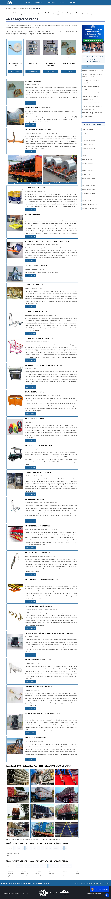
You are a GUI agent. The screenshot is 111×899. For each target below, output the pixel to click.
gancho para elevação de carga (31, 13)
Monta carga (86, 174)
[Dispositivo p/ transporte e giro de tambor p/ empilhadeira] (15, 256)
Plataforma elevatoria (88, 185)
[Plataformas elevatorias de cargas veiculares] (15, 729)
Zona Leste (44, 866)
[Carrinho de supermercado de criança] (15, 353)
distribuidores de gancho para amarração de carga (90, 82)
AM (62, 848)
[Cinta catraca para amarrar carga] (15, 702)
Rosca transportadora (88, 193)
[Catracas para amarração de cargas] (15, 621)
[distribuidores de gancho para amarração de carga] (42, 777)
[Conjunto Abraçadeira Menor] (15, 281)
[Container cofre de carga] (15, 407)
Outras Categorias (93, 124)
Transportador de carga (89, 200)
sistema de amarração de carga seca (92, 113)
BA (46, 848)
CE (50, 848)
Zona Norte (20, 866)
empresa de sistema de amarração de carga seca (92, 88)
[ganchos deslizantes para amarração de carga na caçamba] (66, 812)
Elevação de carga (87, 159)
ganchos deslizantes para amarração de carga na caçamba (92, 108)
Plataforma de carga (88, 182)
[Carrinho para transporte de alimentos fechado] (15, 380)
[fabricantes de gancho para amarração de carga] (42, 795)
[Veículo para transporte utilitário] (15, 461)
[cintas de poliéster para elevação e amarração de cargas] (66, 795)
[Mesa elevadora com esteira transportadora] (15, 595)
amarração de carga (88, 67)
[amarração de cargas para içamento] (18, 777)
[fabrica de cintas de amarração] (42, 812)
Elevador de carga (87, 163)
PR (30, 848)
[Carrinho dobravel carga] (15, 514)
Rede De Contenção (50, 13)
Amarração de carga (88, 129)
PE (42, 848)
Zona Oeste (28, 866)
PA (66, 848)
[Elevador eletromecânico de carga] (15, 487)
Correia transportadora (89, 152)
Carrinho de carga (87, 137)
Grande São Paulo (53, 866)
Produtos (38, 3)
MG (19, 848)
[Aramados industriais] (15, 230)
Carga (84, 133)
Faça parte (72, 3)
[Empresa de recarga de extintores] (15, 541)
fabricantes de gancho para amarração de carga (90, 98)
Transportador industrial (89, 208)
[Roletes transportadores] (15, 434)
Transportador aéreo (88, 197)
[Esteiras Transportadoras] (15, 300)
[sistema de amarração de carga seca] (18, 795)
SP (26, 848)
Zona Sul (36, 866)
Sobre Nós (90, 883)
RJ (14, 848)
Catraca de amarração (88, 144)
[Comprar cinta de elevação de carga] (15, 675)
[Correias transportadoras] (15, 753)
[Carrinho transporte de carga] (15, 327)
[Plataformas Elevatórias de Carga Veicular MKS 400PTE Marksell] (15, 648)
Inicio (76, 883)
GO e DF (56, 848)
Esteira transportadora (89, 167)
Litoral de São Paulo (66, 866)
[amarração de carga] (25, 168)
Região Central (10, 866)
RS (38, 848)
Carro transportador (88, 140)
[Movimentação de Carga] (9, 5)
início (28, 3)
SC (34, 848)
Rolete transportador (88, 189)
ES (23, 848)
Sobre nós (51, 3)
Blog (62, 3)
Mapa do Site (97, 883)
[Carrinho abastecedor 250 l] (15, 203)
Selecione (9, 848)
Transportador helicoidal (89, 204)
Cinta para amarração (88, 148)
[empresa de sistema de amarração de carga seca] (18, 812)
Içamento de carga (87, 170)
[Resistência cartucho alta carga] (15, 568)
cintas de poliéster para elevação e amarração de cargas (75, 13)
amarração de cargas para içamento (92, 70)
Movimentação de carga (89, 178)
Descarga (84, 155)
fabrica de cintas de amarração (91, 93)
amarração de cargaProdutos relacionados (93, 59)
